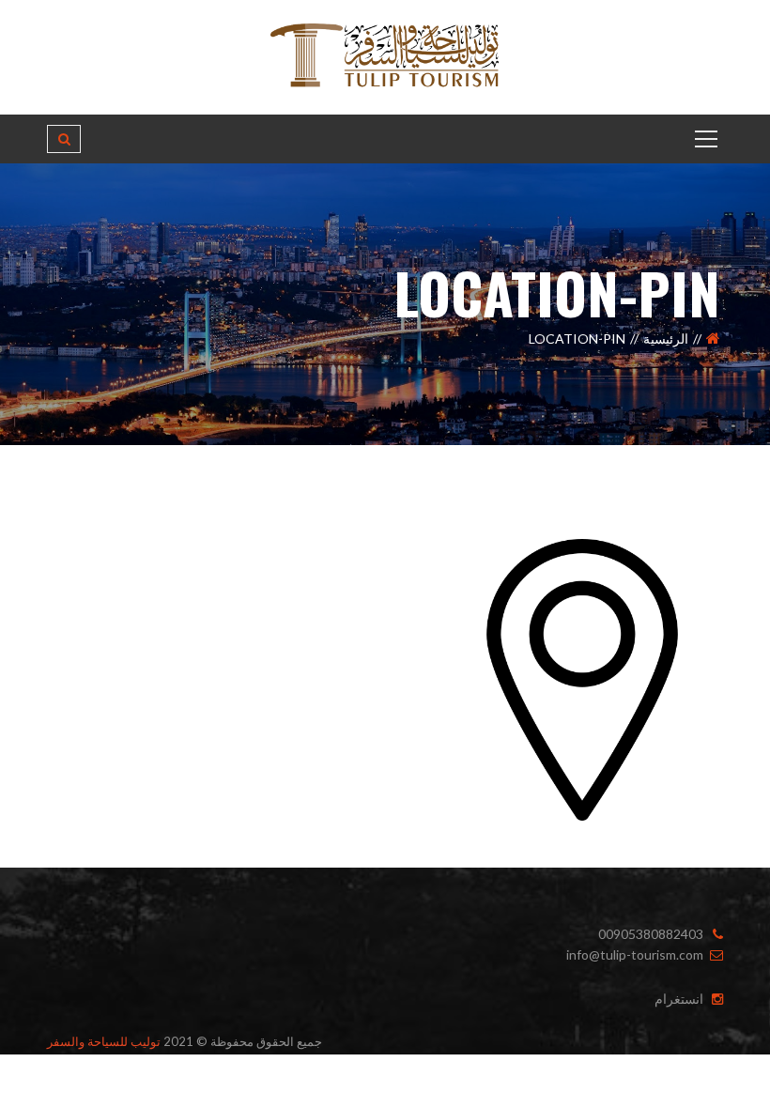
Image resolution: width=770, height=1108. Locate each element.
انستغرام (678, 999)
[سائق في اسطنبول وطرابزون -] (385, 56)
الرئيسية (665, 338)
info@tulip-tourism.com (634, 954)
